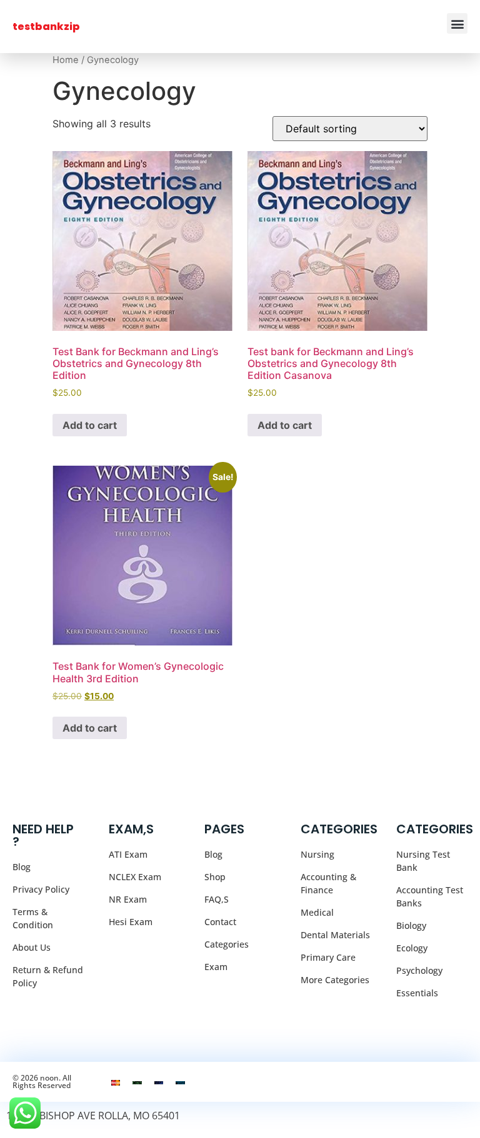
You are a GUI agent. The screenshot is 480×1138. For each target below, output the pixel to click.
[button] (457, 23)
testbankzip (46, 26)
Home (65, 60)
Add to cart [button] (89, 425)
